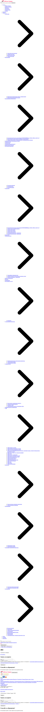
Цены (4, 636)
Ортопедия (7, 234)
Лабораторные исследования (30, 681)
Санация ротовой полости (12, 404)
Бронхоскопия (10, 633)
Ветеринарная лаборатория (10, 98)
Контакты (5, 638)
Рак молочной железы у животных (14, 233)
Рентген (6, 279)
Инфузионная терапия (9, 145)
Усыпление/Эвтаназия (27, 682)
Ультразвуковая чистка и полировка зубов (15, 406)
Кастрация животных (9, 146)
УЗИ (6, 408)
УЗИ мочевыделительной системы (14, 448)
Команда (4, 11)
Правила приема (8, 6)
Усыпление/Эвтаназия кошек (13, 586)
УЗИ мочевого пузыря (11, 447)
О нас (4, 4)
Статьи (6, 10)
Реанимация (7, 280)
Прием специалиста (9, 278)
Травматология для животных (11, 407)
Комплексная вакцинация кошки (13, 97)
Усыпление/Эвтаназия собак (12, 587)
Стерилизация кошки (11, 361)
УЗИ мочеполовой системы (12, 459)
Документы (7, 8)
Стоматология (20, 682)
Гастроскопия (10, 631)
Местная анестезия (11, 55)
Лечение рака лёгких (11, 230)
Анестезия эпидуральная (12, 53)
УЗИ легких (9, 462)
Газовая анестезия (10, 54)
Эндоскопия (7, 588)
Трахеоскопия (10, 634)
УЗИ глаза (9, 461)
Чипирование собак (11, 545)
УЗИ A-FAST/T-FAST (11, 460)
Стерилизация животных (10, 321)
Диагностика (7, 143)
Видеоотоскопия (10, 628)
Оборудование (8, 5)
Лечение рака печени (11, 231)
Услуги (1, 680)
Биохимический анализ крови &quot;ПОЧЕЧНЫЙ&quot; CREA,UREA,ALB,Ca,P (23, 227)
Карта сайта (2, 691)
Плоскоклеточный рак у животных (14, 232)
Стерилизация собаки (11, 362)
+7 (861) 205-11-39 (4, 684)
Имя (1, 659)
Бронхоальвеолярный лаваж (12, 632)
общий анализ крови (4, 642)
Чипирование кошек (11, 546)
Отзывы (4, 637)
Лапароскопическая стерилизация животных (16, 360)
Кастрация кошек (10, 187)
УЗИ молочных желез (11, 458)
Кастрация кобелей (11, 185)
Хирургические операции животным (14, 504)
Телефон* (2, 660)
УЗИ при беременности (12, 457)
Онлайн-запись (14, 672)
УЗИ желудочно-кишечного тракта (14, 449)
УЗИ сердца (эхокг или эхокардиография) (15, 452)
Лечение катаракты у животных (13, 277)
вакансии (15, 642)
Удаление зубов (10, 405)
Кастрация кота (10, 186)
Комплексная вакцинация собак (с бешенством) (16, 96)
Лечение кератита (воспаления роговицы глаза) (16, 276)
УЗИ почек (9, 453)
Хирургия (7, 464)
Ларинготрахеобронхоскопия (13, 630)
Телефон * (2, 701)
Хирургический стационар (12, 505)
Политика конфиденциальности (6, 689)
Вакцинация (7, 57)
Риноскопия (9, 629)
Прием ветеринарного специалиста (7, 681)
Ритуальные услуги (9, 281)
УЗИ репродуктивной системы (13, 456)
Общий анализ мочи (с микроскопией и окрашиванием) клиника (20, 140)
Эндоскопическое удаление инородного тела (16, 635)
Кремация (9, 320)
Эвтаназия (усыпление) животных (12, 547)
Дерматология (8, 142)
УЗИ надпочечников (11, 463)
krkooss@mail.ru (3, 685)
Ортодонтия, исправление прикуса (14, 403)
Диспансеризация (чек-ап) (10, 144)
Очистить (13, 2)
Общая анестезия (10, 56)
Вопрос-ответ (7, 9)
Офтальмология (8, 235)
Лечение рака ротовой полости (13, 228)
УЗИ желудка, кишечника (12, 454)
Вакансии (7, 7)
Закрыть (2, 695)
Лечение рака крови (11, 229)
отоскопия (11, 642)
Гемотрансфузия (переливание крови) (12, 141)
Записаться (3, 664)
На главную (2, 654)
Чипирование (7, 506)
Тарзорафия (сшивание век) (12, 275)
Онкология (7, 188)
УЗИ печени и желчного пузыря (13, 455)
